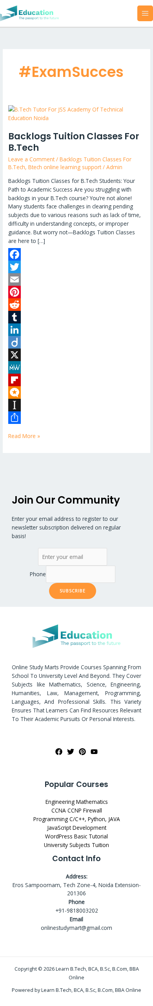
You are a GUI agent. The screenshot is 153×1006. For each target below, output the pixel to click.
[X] (76, 355)
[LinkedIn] (76, 329)
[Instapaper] (76, 405)
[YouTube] (94, 751)
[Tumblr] (76, 317)
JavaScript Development (76, 827)
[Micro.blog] (76, 392)
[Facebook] (76, 254)
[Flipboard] (76, 380)
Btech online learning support (64, 167)
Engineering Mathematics (77, 801)
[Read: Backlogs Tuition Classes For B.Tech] (76, 113)
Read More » (24, 436)
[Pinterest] (76, 292)
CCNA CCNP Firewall (76, 810)
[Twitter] (76, 267)
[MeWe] (76, 367)
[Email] (76, 279)
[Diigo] (76, 342)
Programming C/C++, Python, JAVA (76, 819)
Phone (38, 574)
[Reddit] (76, 304)
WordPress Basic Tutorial (76, 836)
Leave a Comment (31, 159)
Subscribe (73, 590)
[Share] (76, 417)
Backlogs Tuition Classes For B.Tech (73, 142)
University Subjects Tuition (76, 845)
